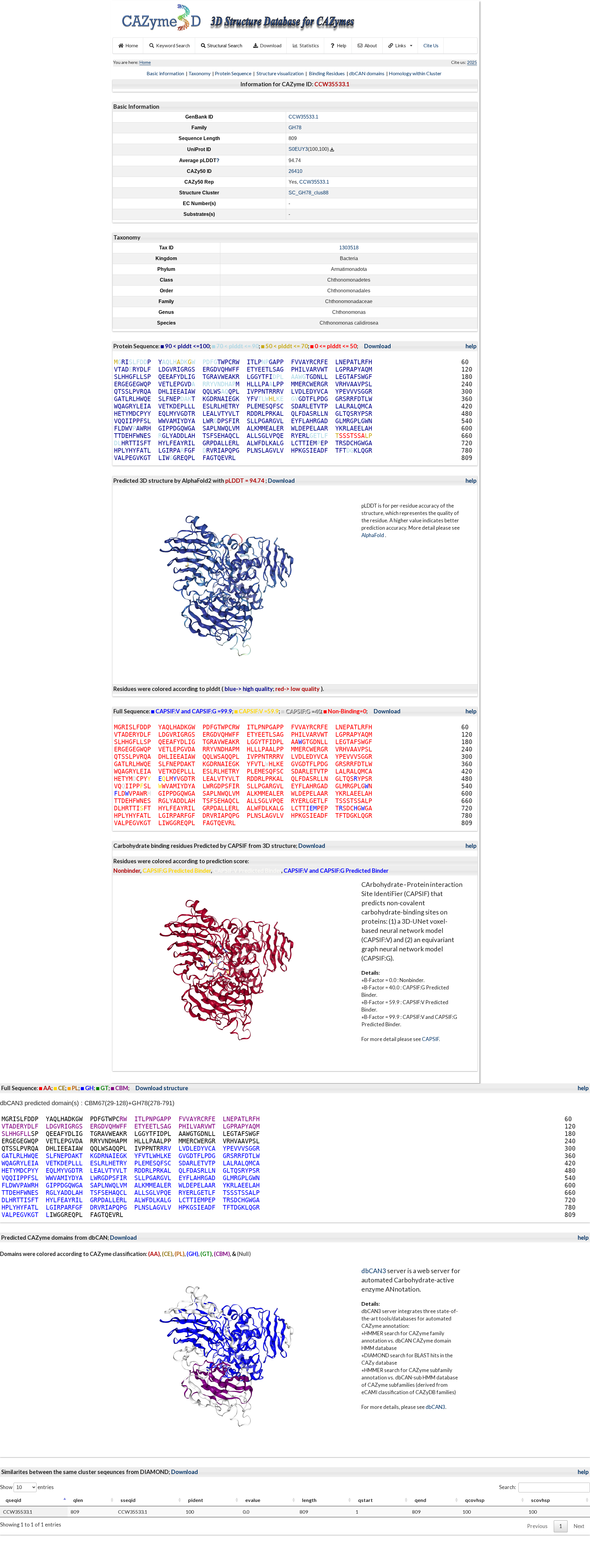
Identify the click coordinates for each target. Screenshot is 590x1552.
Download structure (162, 1088)
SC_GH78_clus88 (308, 192)
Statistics (309, 45)
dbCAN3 (373, 1270)
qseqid (13, 1500)
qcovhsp (475, 1500)
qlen (78, 1500)
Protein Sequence (233, 73)
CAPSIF (430, 1039)
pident (195, 1500)
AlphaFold (373, 535)
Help (341, 45)
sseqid (128, 1500)
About (370, 45)
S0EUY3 (298, 149)
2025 (472, 62)
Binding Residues (327, 73)
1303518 (349, 247)
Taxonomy (199, 73)
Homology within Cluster (415, 73)
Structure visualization (281, 73)
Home (131, 45)
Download (270, 45)
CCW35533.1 (303, 116)
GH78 (295, 127)
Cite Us (431, 45)
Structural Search (224, 45)
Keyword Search (173, 45)
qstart (365, 1500)
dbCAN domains (367, 73)
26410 (295, 171)
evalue (252, 1500)
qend (420, 1500)
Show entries (27, 1487)
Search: (507, 1487)
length (309, 1500)
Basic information (166, 73)
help (471, 346)
